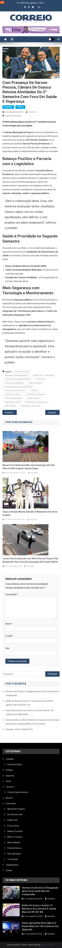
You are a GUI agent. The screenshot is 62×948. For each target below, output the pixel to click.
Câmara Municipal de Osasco (17, 379)
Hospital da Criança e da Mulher (18, 387)
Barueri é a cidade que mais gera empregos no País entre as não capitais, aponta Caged (29, 467)
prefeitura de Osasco (35, 394)
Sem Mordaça (14, 854)
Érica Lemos (13, 826)
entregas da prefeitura (14, 383)
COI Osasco (40, 379)
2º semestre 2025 (21, 371)
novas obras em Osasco (15, 390)
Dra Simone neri (15, 814)
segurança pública (13, 402)
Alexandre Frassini (16, 809)
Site (7, 648)
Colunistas (11, 803)
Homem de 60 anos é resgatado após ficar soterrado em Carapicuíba (32, 693)
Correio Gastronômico (17, 792)
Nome (9, 624)
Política (20, 107)
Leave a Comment (13, 116)
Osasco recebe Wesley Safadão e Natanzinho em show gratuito (30, 513)
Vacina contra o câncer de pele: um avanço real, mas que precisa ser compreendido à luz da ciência (32, 722)
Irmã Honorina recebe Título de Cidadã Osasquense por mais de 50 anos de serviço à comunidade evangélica (12, 412)
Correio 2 (10, 787)
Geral (8, 781)
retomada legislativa (13, 398)
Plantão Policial (14, 764)
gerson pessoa (35, 383)
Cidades (10, 759)
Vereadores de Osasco (31, 406)
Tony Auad (12, 859)
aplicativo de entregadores (16, 375)
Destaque (8, 107)
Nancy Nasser (13, 842)
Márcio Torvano (14, 837)
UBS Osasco (10, 406)
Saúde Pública (33, 398)
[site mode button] (51, 39)
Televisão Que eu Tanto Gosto (54, 412)
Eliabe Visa (12, 820)
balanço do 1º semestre (43, 375)
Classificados (12, 865)
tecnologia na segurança (36, 402)
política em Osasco (13, 394)
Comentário (11, 594)
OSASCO (35, 390)
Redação (32, 112)
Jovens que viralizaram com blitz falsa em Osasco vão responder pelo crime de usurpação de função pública (30, 560)
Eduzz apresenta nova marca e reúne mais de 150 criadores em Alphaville (29, 712)
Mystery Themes (48, 945)
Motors (9, 798)
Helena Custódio (15, 831)
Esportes (10, 775)
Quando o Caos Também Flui (19, 729)
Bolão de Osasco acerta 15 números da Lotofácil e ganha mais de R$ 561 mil (29, 703)
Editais (9, 870)
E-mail (9, 636)
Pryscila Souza (14, 848)
